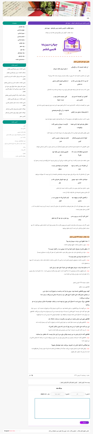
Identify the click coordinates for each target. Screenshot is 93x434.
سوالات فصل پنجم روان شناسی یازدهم (15, 109)
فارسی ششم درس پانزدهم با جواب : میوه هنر (77, 23)
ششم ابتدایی (20, 37)
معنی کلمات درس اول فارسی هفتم (16, 99)
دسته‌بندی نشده (20, 59)
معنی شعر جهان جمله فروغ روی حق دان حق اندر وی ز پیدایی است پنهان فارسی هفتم (15, 88)
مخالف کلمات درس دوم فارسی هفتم (16, 73)
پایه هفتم (21, 43)
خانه (88, 18)
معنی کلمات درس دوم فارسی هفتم (16, 69)
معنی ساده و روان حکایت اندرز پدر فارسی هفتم (14, 77)
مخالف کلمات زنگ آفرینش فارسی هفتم (15, 95)
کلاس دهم (22, 116)
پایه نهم (22, 50)
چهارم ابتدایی (20, 30)
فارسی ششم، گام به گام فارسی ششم (69, 382)
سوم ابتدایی (21, 33)
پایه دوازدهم (21, 53)
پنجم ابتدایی (21, 40)
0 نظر (30, 375)
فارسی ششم (81, 382)
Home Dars (12, 431)
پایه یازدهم (21, 56)
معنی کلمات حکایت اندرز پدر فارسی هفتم (14, 83)
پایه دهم (22, 46)
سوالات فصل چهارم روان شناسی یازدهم (15, 113)
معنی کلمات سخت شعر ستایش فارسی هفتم (15, 104)
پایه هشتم (21, 27)
